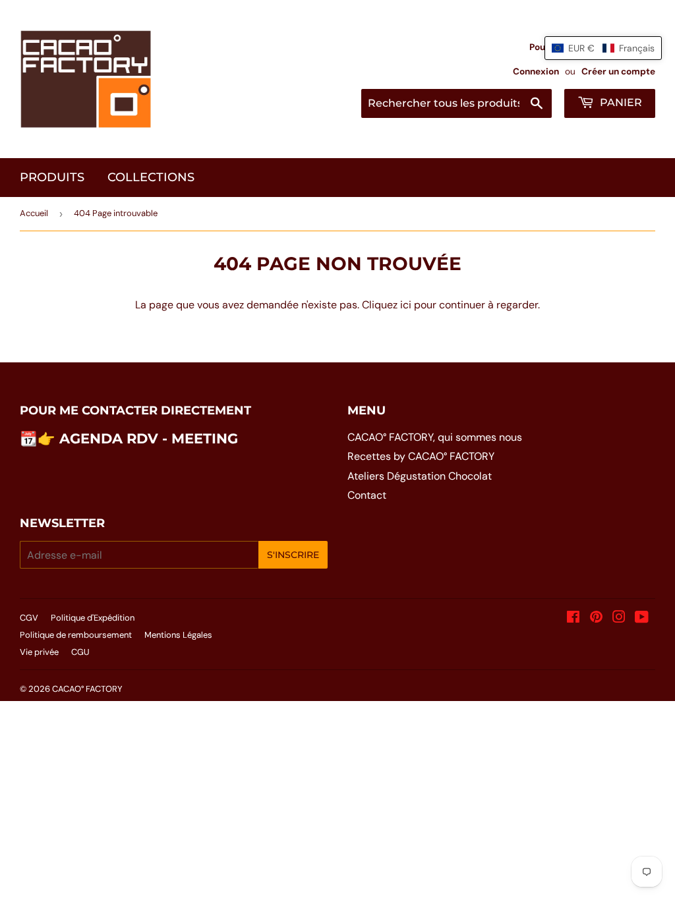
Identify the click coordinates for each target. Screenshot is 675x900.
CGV (29, 617)
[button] (603, 48)
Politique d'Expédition (92, 617)
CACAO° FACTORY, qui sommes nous (434, 437)
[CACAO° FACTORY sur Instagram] (619, 618)
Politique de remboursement (76, 634)
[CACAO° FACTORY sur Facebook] (573, 618)
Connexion (536, 71)
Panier (619, 102)
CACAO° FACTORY (87, 688)
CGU (80, 652)
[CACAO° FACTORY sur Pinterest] (596, 618)
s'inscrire (293, 555)
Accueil (34, 213)
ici (405, 305)
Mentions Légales (178, 634)
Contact (366, 495)
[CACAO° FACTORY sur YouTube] (642, 618)
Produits (52, 177)
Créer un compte (618, 71)
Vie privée (39, 652)
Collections (150, 177)
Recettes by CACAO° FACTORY (420, 456)
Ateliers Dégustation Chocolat (419, 476)
